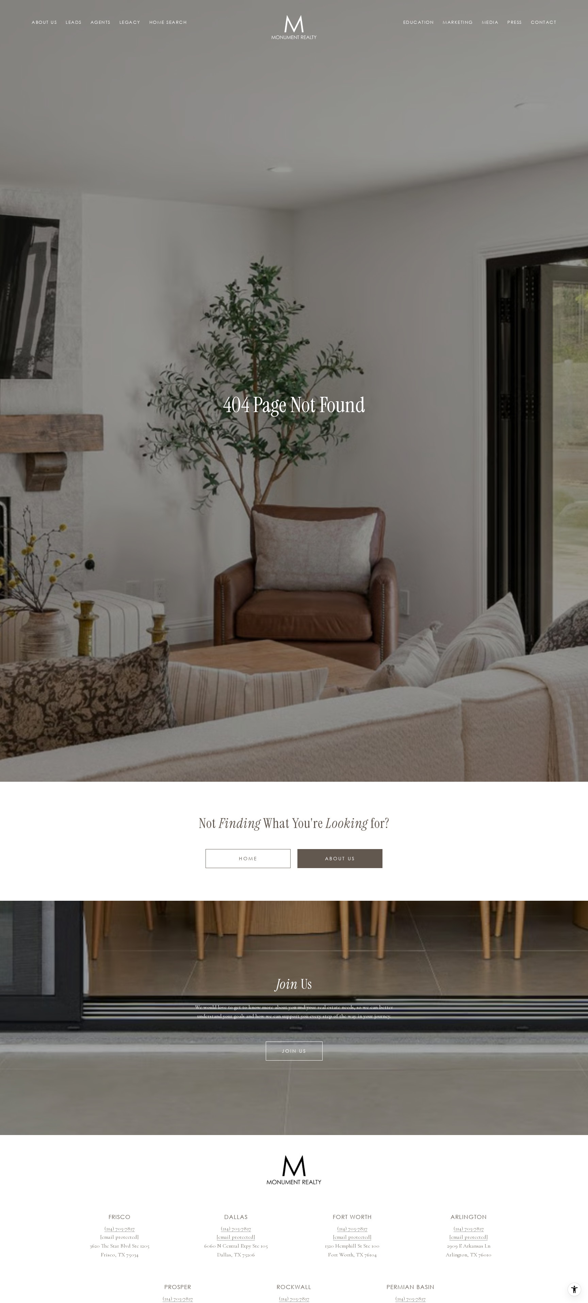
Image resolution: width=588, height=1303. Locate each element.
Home (248, 858)
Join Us (294, 1051)
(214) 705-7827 (119, 1228)
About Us (340, 858)
